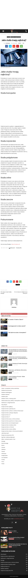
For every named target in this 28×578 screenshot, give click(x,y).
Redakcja (8, 43)
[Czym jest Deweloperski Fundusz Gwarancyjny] (4, 365)
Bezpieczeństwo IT (5, 416)
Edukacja (3, 449)
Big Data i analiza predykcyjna (8, 437)
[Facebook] (12, 522)
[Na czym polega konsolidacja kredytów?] (4, 539)
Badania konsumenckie (6, 390)
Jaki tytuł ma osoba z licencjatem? (17, 332)
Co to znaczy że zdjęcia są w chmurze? (20, 292)
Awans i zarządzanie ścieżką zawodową (10, 388)
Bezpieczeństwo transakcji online (8, 425)
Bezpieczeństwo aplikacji (7, 406)
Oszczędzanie (4, 457)
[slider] (5, 248)
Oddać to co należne (13, 531)
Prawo (2, 463)
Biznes (10, 353)
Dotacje (3, 447)
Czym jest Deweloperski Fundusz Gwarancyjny (18, 363)
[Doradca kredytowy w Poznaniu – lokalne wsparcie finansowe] (4, 378)
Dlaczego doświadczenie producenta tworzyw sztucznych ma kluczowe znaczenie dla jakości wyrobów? (18, 351)
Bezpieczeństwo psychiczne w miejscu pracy (11, 421)
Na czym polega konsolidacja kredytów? (16, 537)
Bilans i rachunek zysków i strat (8, 439)
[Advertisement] (14, 15)
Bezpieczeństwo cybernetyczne (8, 408)
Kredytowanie (4, 455)
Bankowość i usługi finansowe (15, 36)
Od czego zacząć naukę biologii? (6, 292)
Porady (10, 372)
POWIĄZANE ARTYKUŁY (6, 314)
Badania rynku (4, 396)
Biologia (3, 441)
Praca (2, 461)
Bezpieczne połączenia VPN (7, 435)
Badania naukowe (5, 394)
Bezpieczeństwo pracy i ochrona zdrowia (10, 419)
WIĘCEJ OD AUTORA (6, 315)
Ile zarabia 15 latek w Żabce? (15, 319)
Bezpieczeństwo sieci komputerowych (9, 423)
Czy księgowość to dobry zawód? (17, 326)
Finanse (8, 36)
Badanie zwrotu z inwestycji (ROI (8, 398)
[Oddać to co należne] (4, 532)
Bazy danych (4, 404)
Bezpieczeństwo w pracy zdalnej (8, 429)
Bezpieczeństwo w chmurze (7, 427)
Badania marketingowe (6, 392)
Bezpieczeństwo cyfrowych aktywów (9, 412)
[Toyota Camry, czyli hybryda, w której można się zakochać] (4, 371)
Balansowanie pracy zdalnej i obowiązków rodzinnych (13, 400)
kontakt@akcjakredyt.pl (19, 518)
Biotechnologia (4, 443)
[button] (26, 31)
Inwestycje (3, 453)
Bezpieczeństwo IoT (6, 414)
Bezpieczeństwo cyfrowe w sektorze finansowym (12, 410)
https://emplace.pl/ (16, 244)
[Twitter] (15, 522)
